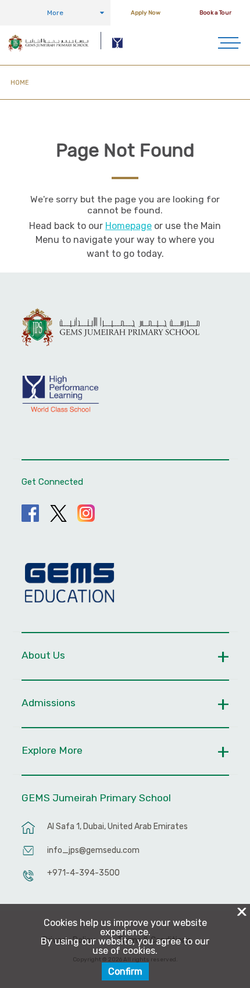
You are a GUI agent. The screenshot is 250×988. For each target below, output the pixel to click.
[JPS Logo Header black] (48, 43)
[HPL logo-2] (118, 43)
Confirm (125, 971)
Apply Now (145, 12)
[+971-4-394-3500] (28, 881)
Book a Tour (215, 12)
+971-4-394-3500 (83, 873)
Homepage (128, 225)
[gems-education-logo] (69, 583)
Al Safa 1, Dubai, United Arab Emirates (117, 826)
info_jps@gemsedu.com (93, 850)
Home (19, 82)
